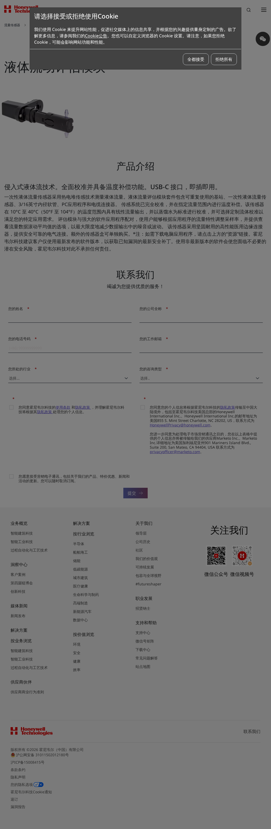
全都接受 (195, 59)
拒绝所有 (223, 59)
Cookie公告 (96, 36)
